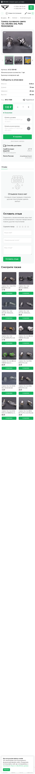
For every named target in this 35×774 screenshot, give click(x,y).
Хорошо (6, 769)
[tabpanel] (17, 217)
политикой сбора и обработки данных (15, 766)
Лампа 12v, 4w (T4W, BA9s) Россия (25, 387)
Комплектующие (25, 18)
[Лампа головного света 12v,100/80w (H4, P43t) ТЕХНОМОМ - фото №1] (17, 42)
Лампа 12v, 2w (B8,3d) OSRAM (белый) (26, 337)
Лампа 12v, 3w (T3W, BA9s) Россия (25, 362)
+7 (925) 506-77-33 (19, 8)
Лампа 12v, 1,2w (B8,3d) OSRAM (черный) (24, 287)
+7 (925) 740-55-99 (19, 6)
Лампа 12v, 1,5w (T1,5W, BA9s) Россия (8, 337)
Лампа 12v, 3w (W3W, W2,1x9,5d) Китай (8, 387)
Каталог (14, 18)
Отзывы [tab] (4, 167)
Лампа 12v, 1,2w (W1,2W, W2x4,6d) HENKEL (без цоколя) (8, 312)
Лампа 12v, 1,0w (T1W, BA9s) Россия (9, 287)
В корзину (17, 137)
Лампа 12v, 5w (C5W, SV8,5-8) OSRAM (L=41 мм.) (8, 412)
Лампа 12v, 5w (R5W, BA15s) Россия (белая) (26, 412)
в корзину (9, 293)
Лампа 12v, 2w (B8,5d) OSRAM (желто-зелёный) (9, 362)
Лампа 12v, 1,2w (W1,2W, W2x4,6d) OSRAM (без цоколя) (25, 312)
